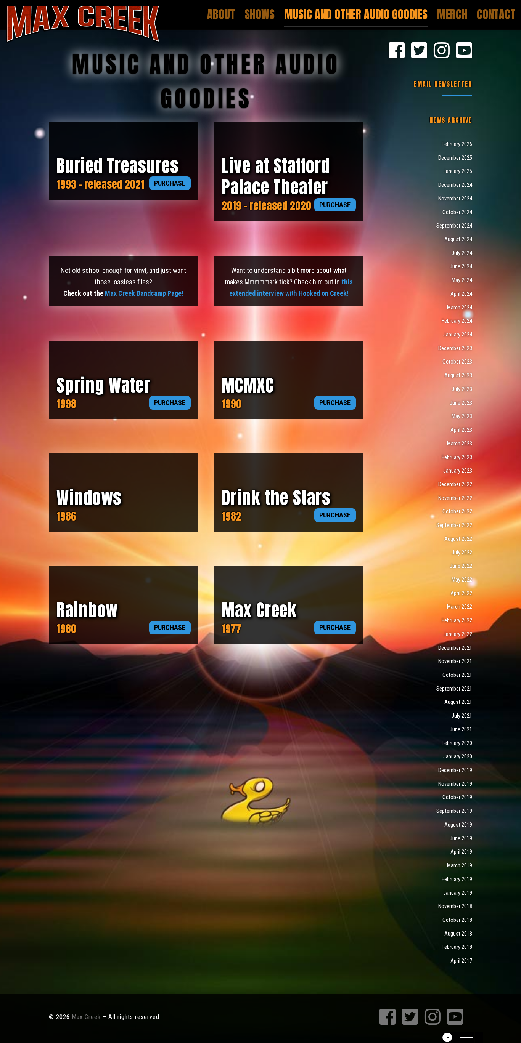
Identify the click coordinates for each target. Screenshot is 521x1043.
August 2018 (458, 934)
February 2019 (457, 879)
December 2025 (455, 158)
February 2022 (457, 620)
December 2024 (455, 185)
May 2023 (462, 416)
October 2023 (457, 362)
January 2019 (457, 893)
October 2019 (457, 797)
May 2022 (462, 580)
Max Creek (86, 1017)
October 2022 (457, 511)
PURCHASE (169, 183)
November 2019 (455, 784)
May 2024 (462, 280)
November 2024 (455, 198)
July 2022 (462, 553)
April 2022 (461, 593)
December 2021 (455, 648)
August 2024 (458, 239)
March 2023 (459, 444)
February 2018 (457, 947)
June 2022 (461, 566)
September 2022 (454, 525)
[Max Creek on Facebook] (397, 51)
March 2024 (459, 307)
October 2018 (457, 920)
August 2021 (458, 702)
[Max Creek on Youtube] (464, 51)
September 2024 (454, 226)
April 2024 (461, 294)
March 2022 (459, 607)
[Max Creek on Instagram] (442, 51)
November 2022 (455, 498)
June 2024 (461, 266)
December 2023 (455, 348)
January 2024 (457, 335)
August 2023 (458, 375)
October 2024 (457, 212)
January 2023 (457, 471)
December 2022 (455, 484)
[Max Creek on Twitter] (419, 51)
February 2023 (457, 457)
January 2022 (457, 634)
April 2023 (461, 430)
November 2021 (455, 661)
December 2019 (455, 770)
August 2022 (458, 539)
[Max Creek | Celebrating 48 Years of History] (83, 22)
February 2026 (457, 144)
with (316, 293)
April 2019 (461, 852)
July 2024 (462, 253)
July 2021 (462, 716)
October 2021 (457, 675)
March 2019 (459, 865)
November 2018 (455, 906)
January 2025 (457, 171)
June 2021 (461, 729)
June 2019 (461, 838)
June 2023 (461, 403)
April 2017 (461, 961)
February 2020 (457, 743)
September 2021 (454, 689)
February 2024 (457, 321)
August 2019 (458, 825)
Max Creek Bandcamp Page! (144, 293)
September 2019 (454, 811)
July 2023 (462, 389)
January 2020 (457, 756)
